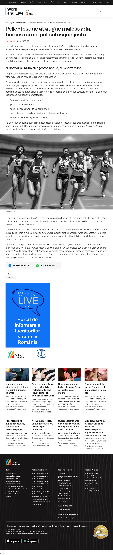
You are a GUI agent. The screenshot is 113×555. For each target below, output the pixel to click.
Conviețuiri (61, 473)
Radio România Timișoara (39, 494)
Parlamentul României (91, 483)
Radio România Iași (37, 486)
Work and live (62, 501)
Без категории (20, 23)
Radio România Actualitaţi (13, 476)
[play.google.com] (14, 541)
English (23, 2)
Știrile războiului (63, 488)
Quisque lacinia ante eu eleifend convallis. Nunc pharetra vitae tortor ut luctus (69, 432)
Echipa (75, 526)
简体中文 (83, 2)
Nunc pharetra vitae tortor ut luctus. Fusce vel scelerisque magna (69, 389)
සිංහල (38, 2)
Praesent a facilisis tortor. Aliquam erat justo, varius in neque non (96, 389)
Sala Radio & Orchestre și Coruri (67, 518)
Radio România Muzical (13, 484)
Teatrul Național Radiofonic (14, 494)
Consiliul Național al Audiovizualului (95, 491)
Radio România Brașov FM (40, 473)
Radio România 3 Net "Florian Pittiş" (16, 489)
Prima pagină (10, 23)
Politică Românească (64, 486)
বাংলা (59, 2)
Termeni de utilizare (62, 526)
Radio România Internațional (14, 486)
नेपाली (31, 2)
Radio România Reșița (38, 489)
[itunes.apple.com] (31, 541)
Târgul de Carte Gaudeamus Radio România (68, 477)
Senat (86, 486)
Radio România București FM (40, 476)
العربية (74, 2)
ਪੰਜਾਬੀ (101, 2)
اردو (108, 2)
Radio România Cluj (38, 479)
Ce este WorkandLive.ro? (29, 526)
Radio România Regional (65, 491)
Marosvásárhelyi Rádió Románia (41, 502)
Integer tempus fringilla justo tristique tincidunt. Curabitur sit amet (17, 389)
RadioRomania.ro (11, 473)
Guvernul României (90, 480)
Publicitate (46, 526)
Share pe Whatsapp (49, 265)
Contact (84, 526)
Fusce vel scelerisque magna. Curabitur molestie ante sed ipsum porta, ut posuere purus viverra (43, 390)
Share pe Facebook (21, 265)
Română (12, 2)
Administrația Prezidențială (93, 478)
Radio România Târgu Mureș (40, 491)
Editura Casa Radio (64, 480)
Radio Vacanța (36, 504)
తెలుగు (66, 2)
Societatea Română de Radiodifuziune (91, 474)
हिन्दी (52, 2)
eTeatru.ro (8, 497)
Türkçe (93, 2)
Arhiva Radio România (65, 483)
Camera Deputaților (90, 488)
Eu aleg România (63, 493)
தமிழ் (46, 2)
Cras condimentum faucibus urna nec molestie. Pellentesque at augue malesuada (96, 433)
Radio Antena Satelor (12, 479)
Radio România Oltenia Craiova (41, 484)
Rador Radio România (64, 509)
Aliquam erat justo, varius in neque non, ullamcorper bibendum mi (43, 432)
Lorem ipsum (10, 277)
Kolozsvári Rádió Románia (40, 499)
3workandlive (11, 41)
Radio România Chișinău (13, 491)
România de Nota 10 (64, 496)
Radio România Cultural (13, 481)
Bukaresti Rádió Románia (39, 497)
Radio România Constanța (40, 481)
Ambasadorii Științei (64, 498)
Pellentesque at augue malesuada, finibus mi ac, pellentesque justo (17, 432)
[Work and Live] (19, 11)
